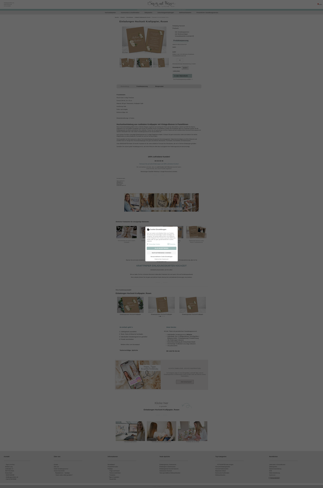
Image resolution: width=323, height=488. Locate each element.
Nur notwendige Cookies (161, 253)
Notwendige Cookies (154, 244)
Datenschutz (158, 259)
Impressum (165, 259)
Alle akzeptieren (161, 248)
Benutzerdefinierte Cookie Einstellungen (161, 256)
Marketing (172, 244)
